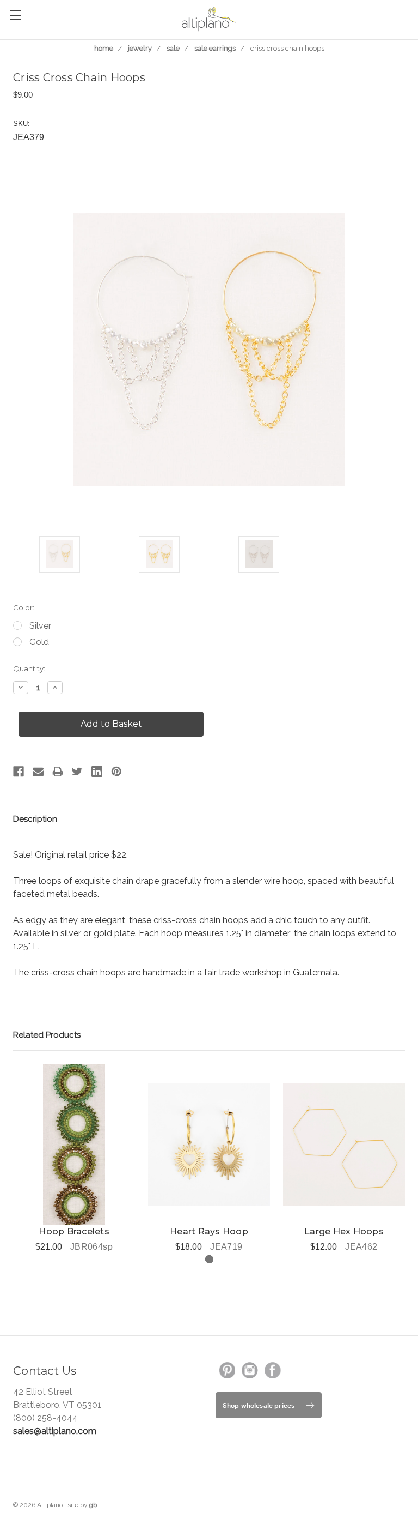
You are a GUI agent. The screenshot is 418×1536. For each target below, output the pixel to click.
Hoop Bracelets (74, 1231)
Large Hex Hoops (344, 1231)
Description (35, 819)
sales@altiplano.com (54, 1431)
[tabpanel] (74, 1158)
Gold (39, 642)
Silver (40, 626)
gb (93, 1505)
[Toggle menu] (15, 15)
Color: (23, 607)
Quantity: (29, 668)
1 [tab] (209, 1259)
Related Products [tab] (47, 1035)
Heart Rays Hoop (209, 1231)
